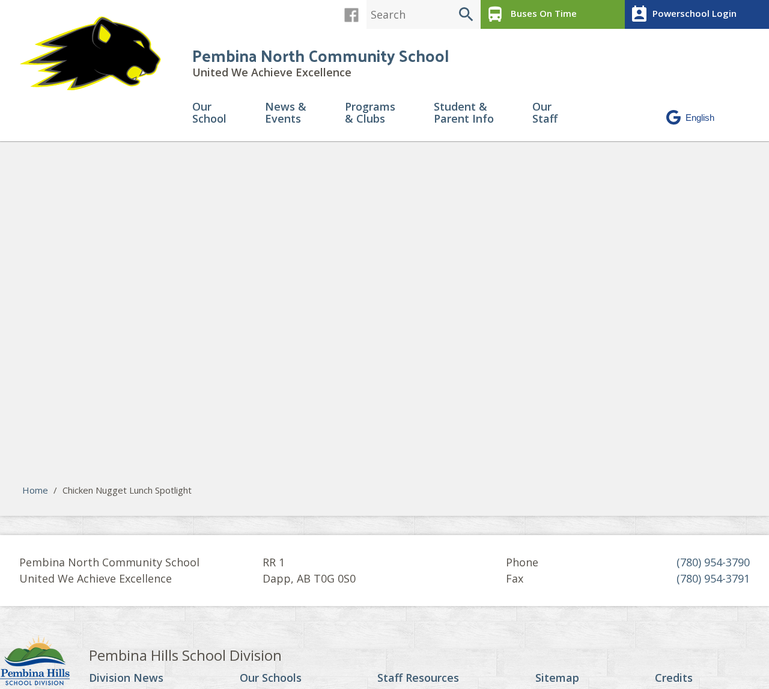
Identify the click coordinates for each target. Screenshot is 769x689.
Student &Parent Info (464, 113)
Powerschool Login (683, 14)
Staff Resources (418, 678)
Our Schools (271, 678)
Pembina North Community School (320, 55)
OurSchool (209, 113)
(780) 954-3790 (713, 562)
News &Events (285, 113)
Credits (674, 678)
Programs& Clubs (370, 113)
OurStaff (545, 113)
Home (35, 490)
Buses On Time (531, 14)
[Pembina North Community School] (96, 53)
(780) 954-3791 (713, 578)
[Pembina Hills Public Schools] (44, 662)
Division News (126, 678)
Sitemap (557, 678)
